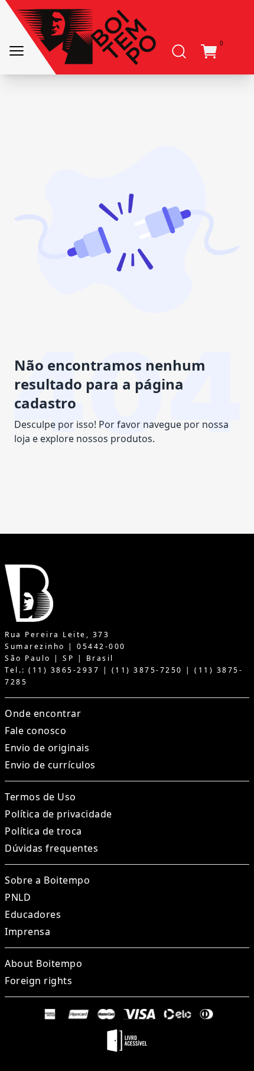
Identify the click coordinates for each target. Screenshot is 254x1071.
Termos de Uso (40, 796)
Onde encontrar (43, 713)
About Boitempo (43, 963)
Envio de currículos (50, 764)
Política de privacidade (58, 813)
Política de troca (43, 831)
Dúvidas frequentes (51, 848)
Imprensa (27, 931)
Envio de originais (47, 747)
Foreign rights (38, 980)
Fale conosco (35, 730)
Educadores (33, 914)
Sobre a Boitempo (47, 880)
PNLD (18, 897)
